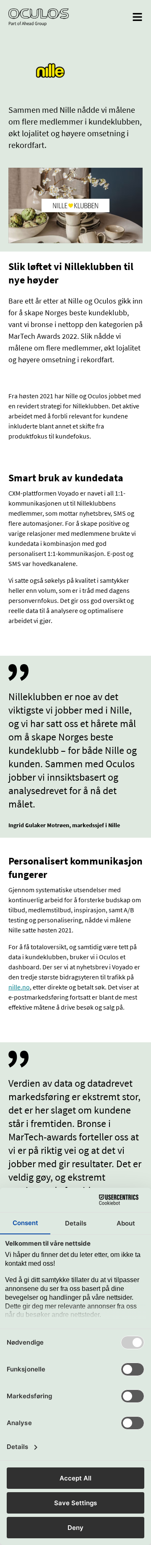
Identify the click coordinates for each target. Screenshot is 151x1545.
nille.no (19, 987)
